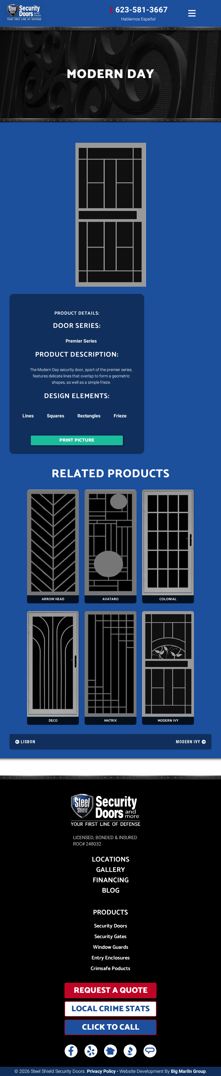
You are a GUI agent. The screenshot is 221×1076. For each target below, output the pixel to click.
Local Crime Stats (110, 1009)
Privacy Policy (101, 1071)
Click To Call (110, 1027)
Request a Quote (111, 990)
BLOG (110, 891)
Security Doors (110, 926)
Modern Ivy (188, 741)
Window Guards (110, 947)
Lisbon (28, 741)
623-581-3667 (141, 10)
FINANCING (111, 880)
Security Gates (110, 937)
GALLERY (110, 870)
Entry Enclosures (111, 958)
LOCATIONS (110, 860)
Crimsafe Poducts (110, 969)
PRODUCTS (110, 912)
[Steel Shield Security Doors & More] (24, 12)
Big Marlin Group (188, 1071)
